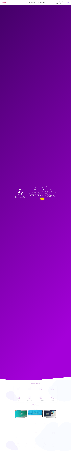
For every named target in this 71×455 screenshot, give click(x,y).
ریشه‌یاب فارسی (44, 425)
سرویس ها (35, 2)
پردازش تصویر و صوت (41, 400)
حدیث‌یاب (26, 435)
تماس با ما (26, 2)
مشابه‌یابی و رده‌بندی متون (41, 391)
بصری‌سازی (18, 400)
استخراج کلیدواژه (18, 435)
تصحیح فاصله (26, 425)
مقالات (29, 2)
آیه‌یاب (35, 435)
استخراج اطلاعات (30, 391)
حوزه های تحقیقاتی (43, 2)
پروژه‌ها (32, 2)
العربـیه (4, 2)
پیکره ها (38, 2)
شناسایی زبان (53, 446)
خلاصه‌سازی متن (53, 435)
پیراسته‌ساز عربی (35, 425)
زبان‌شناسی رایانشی (52, 391)
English (2, 2)
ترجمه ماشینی (52, 400)
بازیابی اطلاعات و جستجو (30, 400)
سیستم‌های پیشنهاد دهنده (18, 391)
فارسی (5, 2)
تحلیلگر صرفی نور (53, 425)
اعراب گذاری (17, 425)
